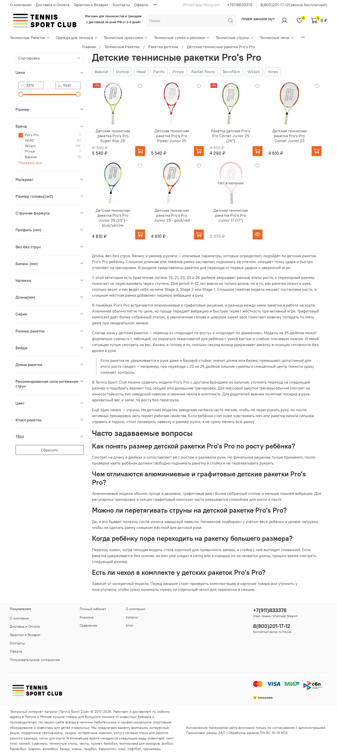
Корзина (86, 617)
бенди (65, 749)
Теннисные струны (232, 37)
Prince (178, 71)
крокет (96, 743)
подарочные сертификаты (42, 733)
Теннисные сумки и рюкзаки (179, 37)
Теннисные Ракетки (27, 37)
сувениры (39, 743)
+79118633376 (240, 4)
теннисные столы (63, 743)
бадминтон (107, 749)
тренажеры (152, 749)
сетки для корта (52, 738)
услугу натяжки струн (131, 733)
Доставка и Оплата (52, 4)
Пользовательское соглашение (35, 660)
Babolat (101, 71)
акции (14, 733)
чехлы (84, 743)
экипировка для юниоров (139, 743)
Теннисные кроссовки (123, 37)
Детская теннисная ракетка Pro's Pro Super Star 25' (113, 135)
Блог (129, 625)
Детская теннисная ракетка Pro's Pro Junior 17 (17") (230, 215)
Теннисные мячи (274, 37)
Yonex (273, 71)
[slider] (21, 94)
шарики (34, 749)
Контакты (121, 4)
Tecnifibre (231, 71)
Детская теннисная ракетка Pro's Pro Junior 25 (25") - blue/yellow (113, 218)
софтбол (134, 749)
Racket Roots (203, 71)
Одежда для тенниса (74, 37)
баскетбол (18, 749)
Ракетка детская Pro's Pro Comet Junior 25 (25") (230, 135)
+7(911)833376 (270, 610)
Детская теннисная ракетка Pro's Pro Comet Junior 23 (289, 135)
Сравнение (88, 625)
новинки (105, 733)
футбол (167, 743)
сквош (77, 749)
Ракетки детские (163, 46)
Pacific (159, 71)
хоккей (24, 743)
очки (122, 749)
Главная (89, 46)
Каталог (132, 617)
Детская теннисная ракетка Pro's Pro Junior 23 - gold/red (172, 215)
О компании (20, 4)
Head (141, 71)
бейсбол (110, 743)
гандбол (90, 749)
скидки (70, 733)
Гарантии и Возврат (91, 4)
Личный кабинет (93, 609)
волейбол (50, 749)
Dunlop (122, 71)
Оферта (141, 4)
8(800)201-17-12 (271, 626)
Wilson (253, 71)
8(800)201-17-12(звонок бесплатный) (293, 4)
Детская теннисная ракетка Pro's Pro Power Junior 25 (172, 135)
